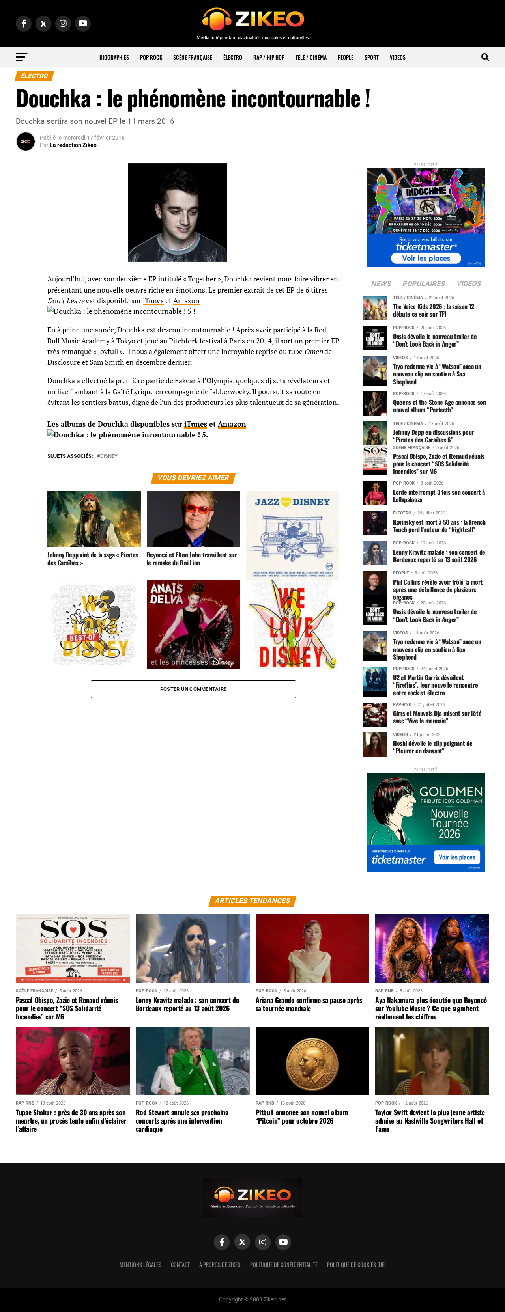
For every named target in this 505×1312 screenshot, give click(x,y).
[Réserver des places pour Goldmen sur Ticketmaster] (426, 820)
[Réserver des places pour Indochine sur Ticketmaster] (426, 215)
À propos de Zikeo (220, 1264)
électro (232, 57)
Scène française (192, 57)
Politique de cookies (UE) (356, 1264)
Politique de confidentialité (284, 1264)
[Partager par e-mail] (26, 338)
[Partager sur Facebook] (26, 281)
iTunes (153, 300)
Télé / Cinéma (311, 57)
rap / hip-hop (268, 57)
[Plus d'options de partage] (26, 357)
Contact (180, 1264)
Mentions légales (140, 1264)
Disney (109, 456)
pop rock (151, 57)
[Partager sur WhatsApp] (26, 300)
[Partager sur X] (26, 319)
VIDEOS (398, 57)
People (346, 57)
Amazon (186, 300)
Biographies (114, 57)
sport (372, 57)
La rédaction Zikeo (73, 145)
